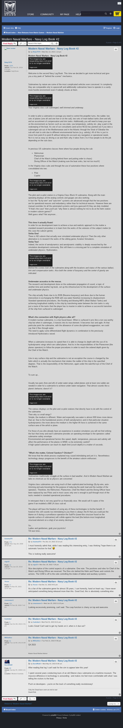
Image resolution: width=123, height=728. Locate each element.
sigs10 (6, 561)
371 (10, 542)
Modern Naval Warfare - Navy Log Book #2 (30, 39)
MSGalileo (8, 637)
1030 (11, 66)
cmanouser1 (9, 600)
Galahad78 (8, 538)
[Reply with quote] (116, 49)
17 (10, 585)
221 (10, 603)
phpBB (53, 715)
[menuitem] (18, 28)
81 (10, 641)
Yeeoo (6, 581)
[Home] (10, 8)
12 (10, 565)
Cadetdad (7, 619)
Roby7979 (8, 62)
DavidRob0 (8, 665)
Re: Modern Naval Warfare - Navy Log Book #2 (52, 538)
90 (10, 668)
